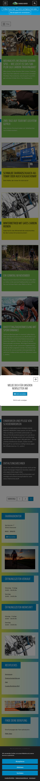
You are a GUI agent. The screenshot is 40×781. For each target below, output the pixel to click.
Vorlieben (20, 773)
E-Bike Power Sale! (9, 9)
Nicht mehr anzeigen (20, 400)
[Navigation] (5, 3)
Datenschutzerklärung (21, 778)
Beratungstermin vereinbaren (20, 12)
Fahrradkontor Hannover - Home (20, 3)
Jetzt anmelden (21, 394)
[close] (36, 379)
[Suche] (35, 3)
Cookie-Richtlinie (9, 778)
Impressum (32, 778)
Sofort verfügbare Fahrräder (27, 9)
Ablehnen (20, 767)
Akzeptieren (20, 761)
